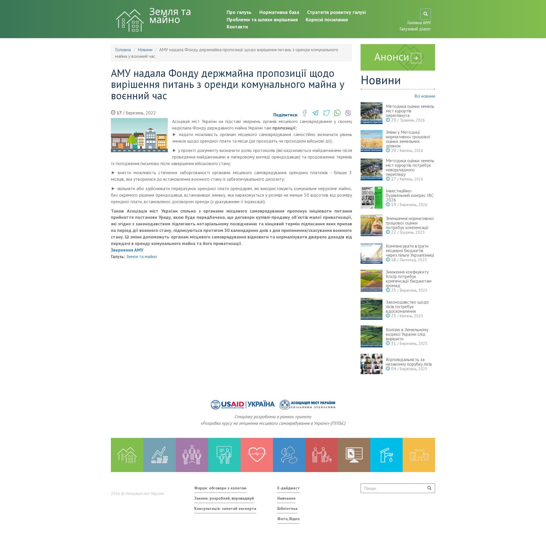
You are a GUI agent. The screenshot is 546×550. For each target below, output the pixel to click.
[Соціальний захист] (321, 455)
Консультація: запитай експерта (225, 508)
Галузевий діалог (415, 29)
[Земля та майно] (127, 455)
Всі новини (424, 96)
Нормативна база (279, 12)
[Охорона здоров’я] (257, 455)
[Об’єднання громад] (419, 455)
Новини (145, 49)
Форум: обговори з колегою (220, 488)
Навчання (286, 498)
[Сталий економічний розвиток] (289, 455)
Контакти (237, 26)
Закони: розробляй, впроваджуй (224, 498)
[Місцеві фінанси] (159, 455)
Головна (123, 49)
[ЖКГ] (386, 455)
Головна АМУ (419, 22)
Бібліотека (287, 508)
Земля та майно (170, 15)
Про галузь (239, 12)
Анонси (391, 56)
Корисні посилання (327, 19)
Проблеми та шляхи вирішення (262, 19)
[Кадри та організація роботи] (192, 455)
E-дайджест (288, 488)
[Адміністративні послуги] (354, 455)
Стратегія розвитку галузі (336, 12)
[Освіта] (224, 455)
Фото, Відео (288, 518)
